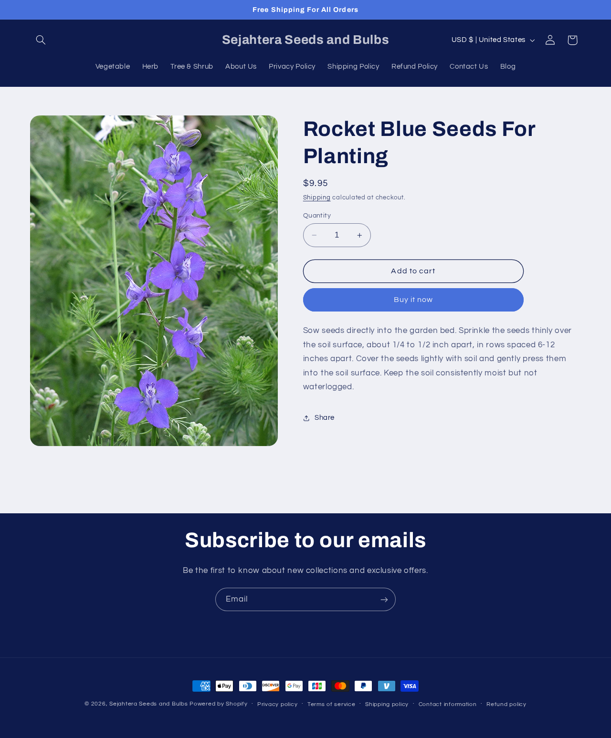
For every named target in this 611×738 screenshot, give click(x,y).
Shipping (317, 198)
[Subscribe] (384, 599)
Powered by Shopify (218, 704)
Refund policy (506, 704)
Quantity (317, 215)
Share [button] (325, 418)
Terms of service (331, 704)
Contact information (448, 704)
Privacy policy (277, 704)
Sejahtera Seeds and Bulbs (148, 704)
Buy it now (413, 300)
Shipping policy (387, 704)
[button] (41, 40)
